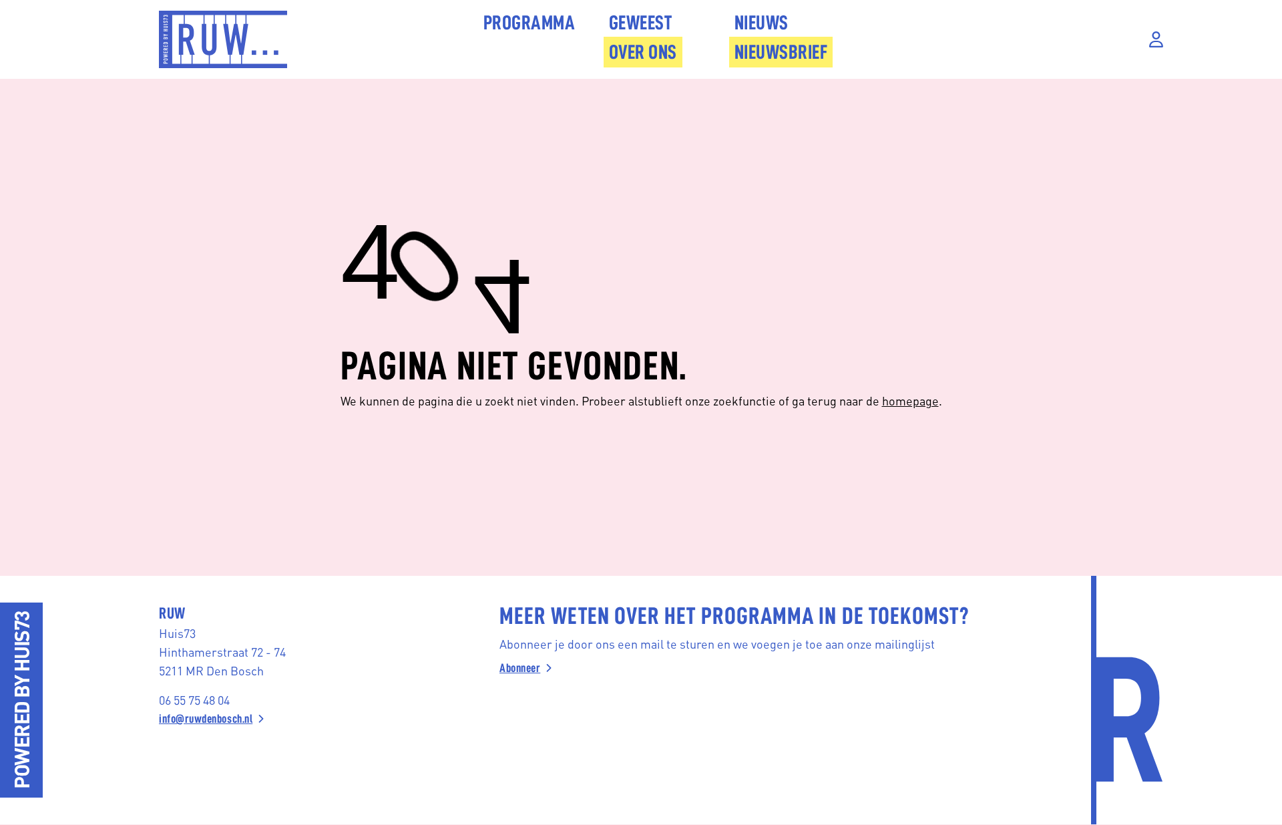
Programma (529, 23)
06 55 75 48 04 (194, 699)
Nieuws (761, 23)
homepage (910, 400)
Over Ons (643, 52)
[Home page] (223, 39)
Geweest (640, 23)
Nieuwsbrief (781, 52)
